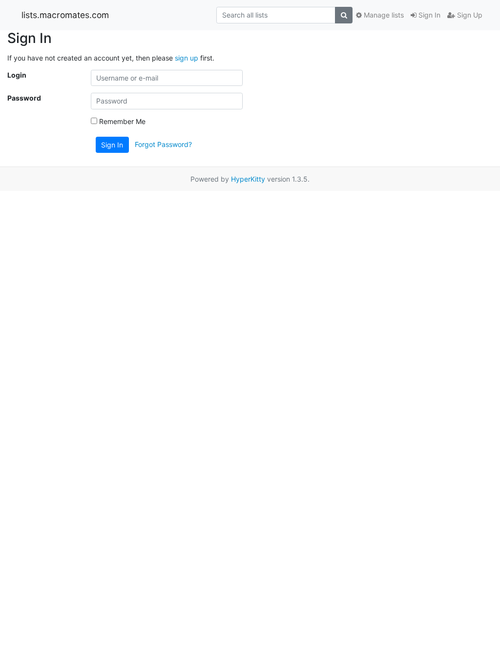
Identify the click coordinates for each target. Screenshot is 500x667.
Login (16, 75)
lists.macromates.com (65, 15)
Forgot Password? (163, 144)
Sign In (428, 15)
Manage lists (383, 15)
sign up (186, 58)
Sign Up (468, 15)
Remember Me (121, 121)
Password (24, 98)
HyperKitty (248, 179)
